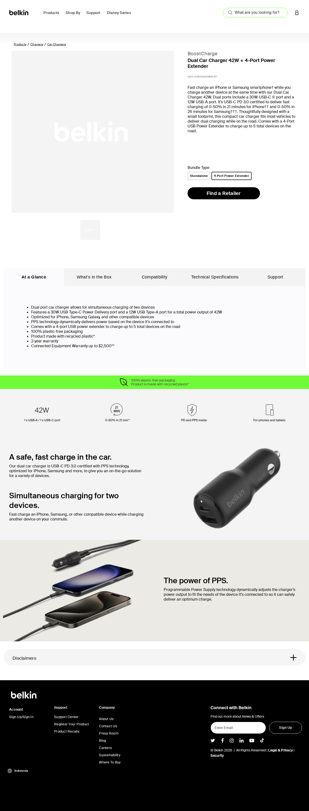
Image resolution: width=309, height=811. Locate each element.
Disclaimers (24, 658)
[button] (297, 12)
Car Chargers (56, 44)
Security (217, 755)
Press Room (109, 733)
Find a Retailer (224, 193)
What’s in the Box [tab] (94, 277)
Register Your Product (71, 724)
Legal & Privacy (280, 750)
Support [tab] (275, 277)
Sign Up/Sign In (21, 717)
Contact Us (108, 726)
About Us (106, 719)
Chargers (36, 44)
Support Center (66, 717)
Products (20, 44)
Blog (102, 740)
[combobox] (255, 12)
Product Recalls (66, 731)
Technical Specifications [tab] (215, 277)
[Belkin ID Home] (19, 12)
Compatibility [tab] (154, 277)
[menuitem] (53, 15)
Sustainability (109, 755)
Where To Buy (110, 762)
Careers (105, 748)
